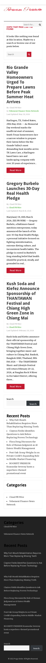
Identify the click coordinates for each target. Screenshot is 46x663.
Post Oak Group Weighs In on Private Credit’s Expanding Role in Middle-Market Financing (23, 455)
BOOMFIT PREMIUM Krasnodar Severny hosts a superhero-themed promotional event (22, 629)
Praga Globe (18, 659)
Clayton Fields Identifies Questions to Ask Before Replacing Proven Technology (22, 434)
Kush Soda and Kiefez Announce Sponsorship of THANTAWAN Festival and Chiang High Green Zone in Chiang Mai (23, 300)
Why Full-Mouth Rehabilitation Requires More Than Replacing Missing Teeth (23, 423)
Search (10, 399)
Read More (15, 170)
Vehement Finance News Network (24, 111)
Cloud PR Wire (15, 208)
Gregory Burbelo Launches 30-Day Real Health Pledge (23, 191)
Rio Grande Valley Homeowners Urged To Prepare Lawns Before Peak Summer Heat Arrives (21, 84)
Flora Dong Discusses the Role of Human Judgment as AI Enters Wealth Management (22, 445)
